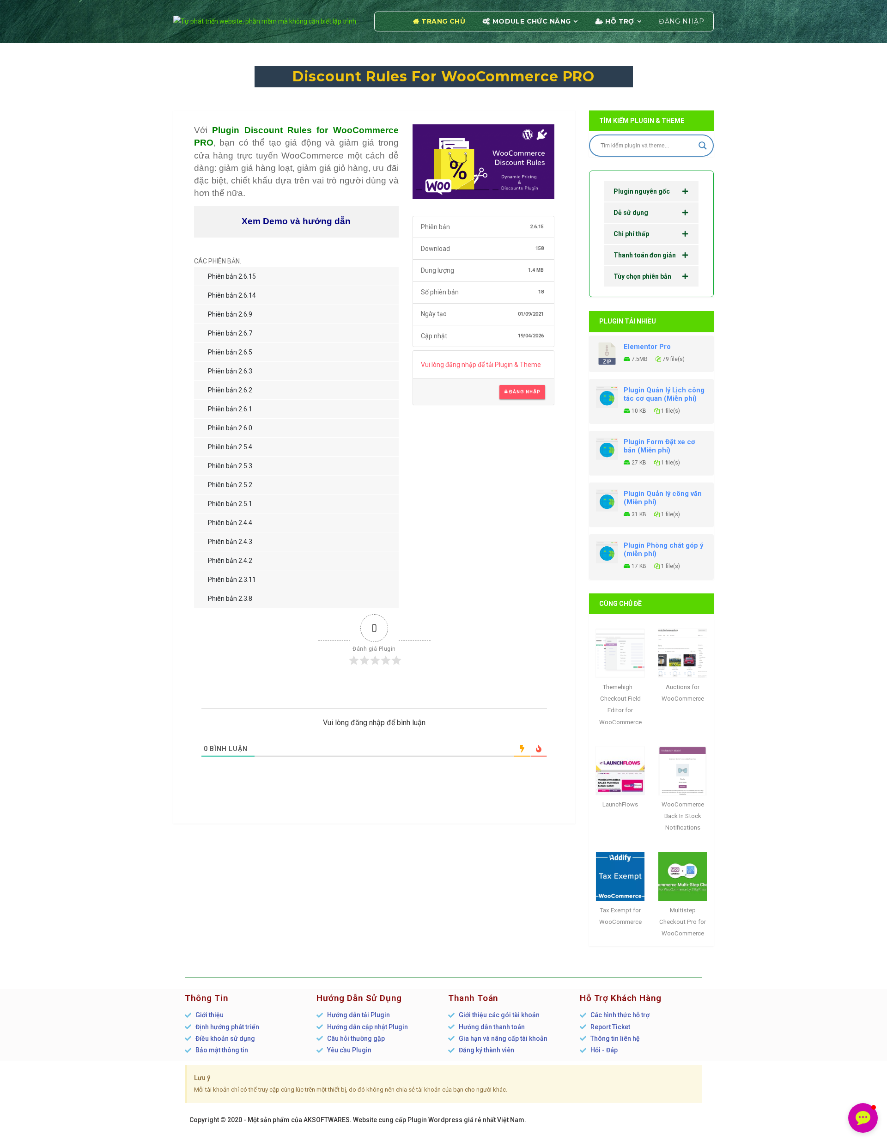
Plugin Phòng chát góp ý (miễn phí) (663, 549)
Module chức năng (531, 21)
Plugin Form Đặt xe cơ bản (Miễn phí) (659, 446)
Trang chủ (443, 21)
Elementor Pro (647, 346)
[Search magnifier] (702, 145)
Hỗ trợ (619, 21)
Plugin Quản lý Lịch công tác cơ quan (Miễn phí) (664, 394)
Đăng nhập (681, 21)
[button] (863, 1118)
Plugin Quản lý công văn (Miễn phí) (663, 497)
